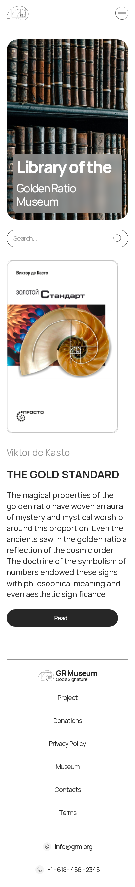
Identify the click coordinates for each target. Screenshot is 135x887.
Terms (67, 812)
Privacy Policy (67, 743)
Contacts (67, 789)
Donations (67, 720)
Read (60, 618)
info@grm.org (73, 846)
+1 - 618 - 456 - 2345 (73, 869)
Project (68, 697)
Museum (68, 766)
